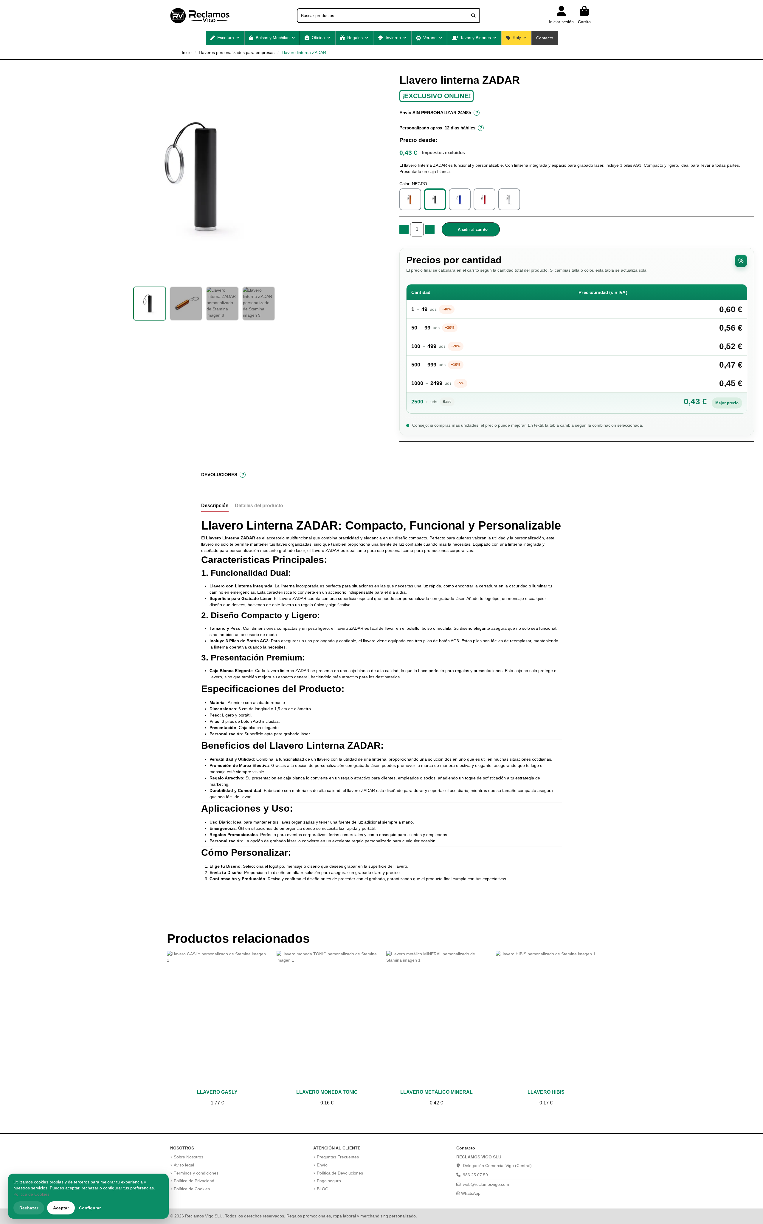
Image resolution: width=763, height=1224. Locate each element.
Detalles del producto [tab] (259, 505)
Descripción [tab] (215, 505)
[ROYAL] (460, 199)
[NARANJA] (410, 199)
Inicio (187, 52)
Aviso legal (184, 1165)
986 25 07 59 (475, 1174)
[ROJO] (484, 199)
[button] (225, 38)
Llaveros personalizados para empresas (237, 52)
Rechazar (28, 1208)
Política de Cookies (192, 1188)
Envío (322, 1165)
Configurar (90, 1208)
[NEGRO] (435, 199)
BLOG (322, 1188)
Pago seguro (329, 1180)
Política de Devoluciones (340, 1173)
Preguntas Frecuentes (338, 1157)
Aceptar (61, 1208)
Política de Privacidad (194, 1180)
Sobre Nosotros (188, 1157)
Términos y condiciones (196, 1173)
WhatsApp (470, 1193)
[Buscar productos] (473, 15)
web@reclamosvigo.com (486, 1184)
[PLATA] (509, 199)
